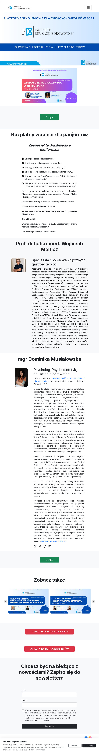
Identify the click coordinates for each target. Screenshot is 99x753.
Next (93, 601)
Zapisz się (49, 726)
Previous (5, 601)
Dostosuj (74, 746)
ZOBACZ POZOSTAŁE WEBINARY (49, 631)
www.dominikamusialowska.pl (53, 541)
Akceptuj (89, 746)
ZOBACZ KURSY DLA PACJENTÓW (49, 649)
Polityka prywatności (37, 750)
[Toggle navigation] (88, 7)
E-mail (24, 700)
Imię (23, 690)
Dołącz (49, 117)
